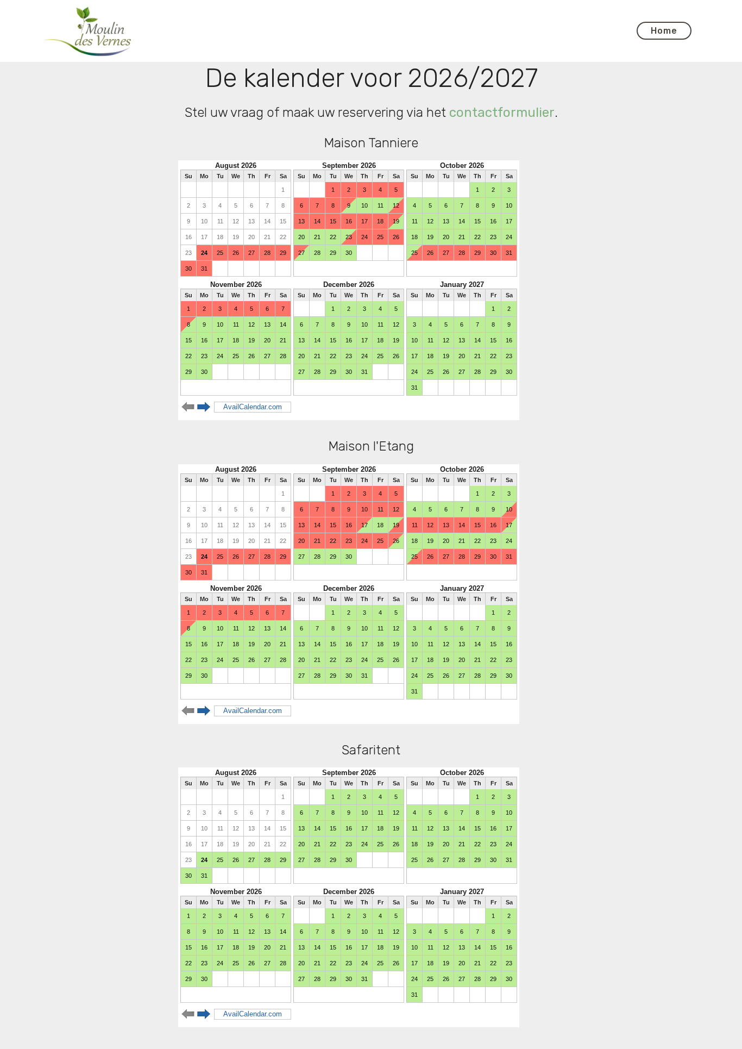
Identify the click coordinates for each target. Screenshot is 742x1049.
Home (664, 31)
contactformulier (502, 112)
